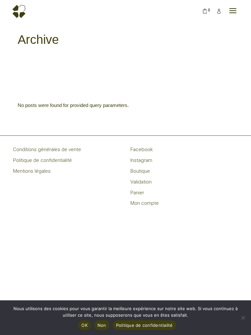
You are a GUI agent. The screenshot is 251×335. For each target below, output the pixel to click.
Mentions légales (32, 171)
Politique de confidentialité (42, 160)
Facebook (141, 149)
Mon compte (144, 203)
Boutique (140, 171)
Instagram (141, 160)
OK (84, 325)
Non (101, 325)
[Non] (243, 317)
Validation (141, 182)
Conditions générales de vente (47, 149)
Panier (137, 193)
